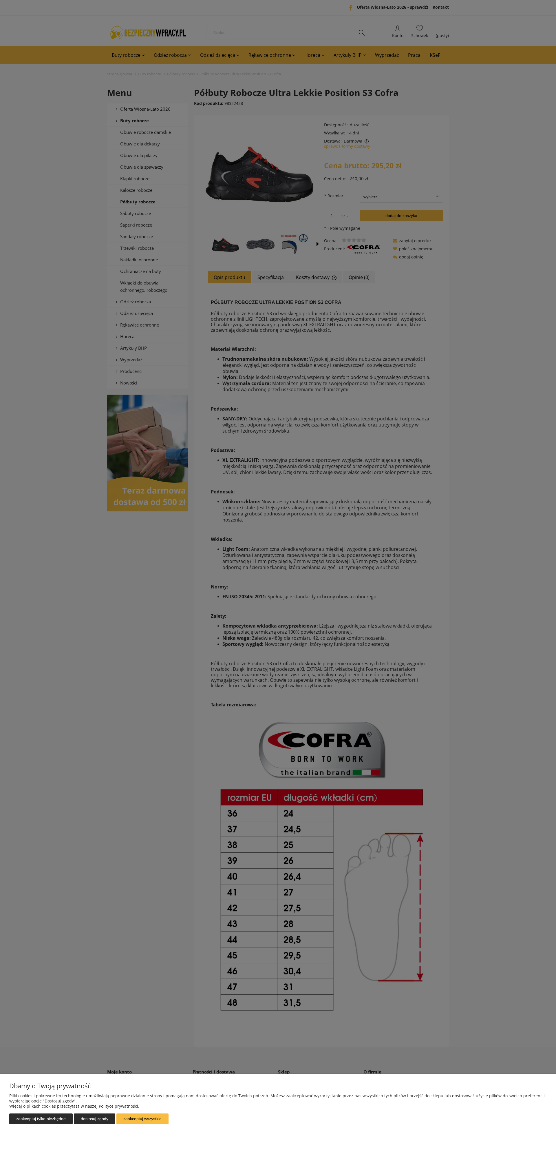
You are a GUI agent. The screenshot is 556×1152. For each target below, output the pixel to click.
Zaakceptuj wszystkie (142, 1118)
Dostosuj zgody (94, 1118)
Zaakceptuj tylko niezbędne (41, 1118)
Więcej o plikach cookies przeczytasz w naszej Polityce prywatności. (74, 1106)
